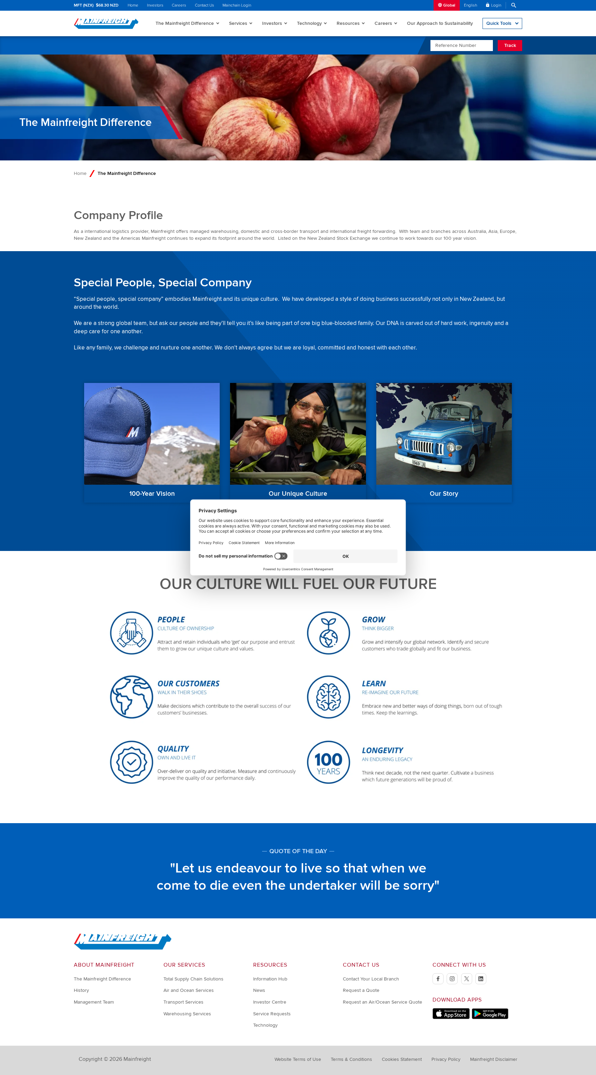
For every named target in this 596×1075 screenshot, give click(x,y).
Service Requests (272, 1014)
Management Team (94, 1002)
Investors (155, 5)
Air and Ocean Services (188, 990)
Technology (309, 23)
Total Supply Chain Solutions (193, 979)
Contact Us (204, 5)
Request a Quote (361, 990)
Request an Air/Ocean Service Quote (382, 1002)
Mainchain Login (236, 5)
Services (238, 23)
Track (510, 45)
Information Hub (270, 979)
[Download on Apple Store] (451, 1017)
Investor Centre (269, 1002)
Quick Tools (498, 23)
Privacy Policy (445, 1059)
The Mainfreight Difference (185, 23)
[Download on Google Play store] (489, 1017)
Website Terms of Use (298, 1059)
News (259, 990)
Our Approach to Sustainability (440, 23)
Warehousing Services (187, 1014)
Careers (179, 5)
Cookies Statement (402, 1059)
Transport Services (183, 1002)
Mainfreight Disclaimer (493, 1059)
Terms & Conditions (351, 1059)
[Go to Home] (123, 948)
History (81, 990)
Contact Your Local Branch (371, 979)
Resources (348, 23)
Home (133, 5)
